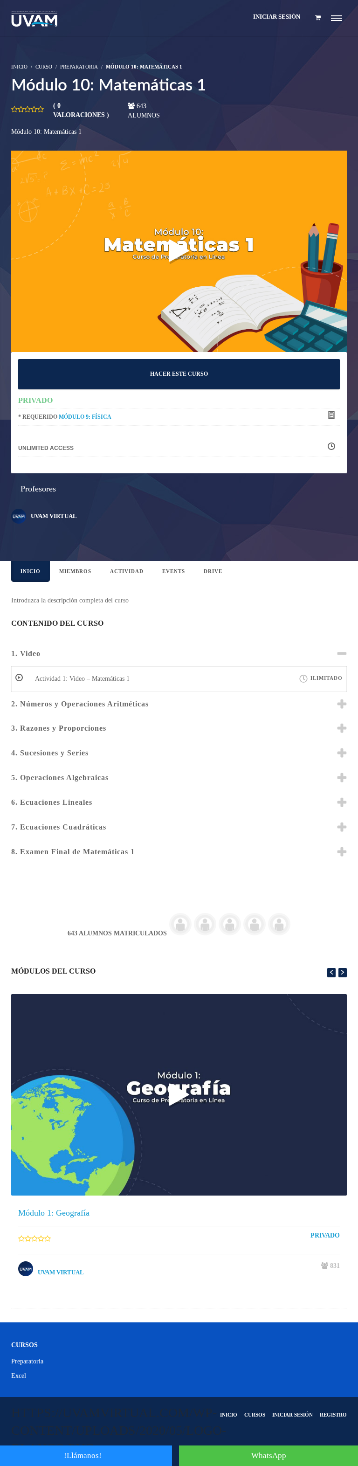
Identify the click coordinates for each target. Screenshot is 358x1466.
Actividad (127, 571)
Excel (18, 1375)
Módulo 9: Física (85, 417)
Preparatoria (79, 66)
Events (173, 571)
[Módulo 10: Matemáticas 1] (179, 250)
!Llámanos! (83, 1455)
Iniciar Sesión (292, 1415)
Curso (43, 66)
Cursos (254, 1415)
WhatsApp (268, 1455)
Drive (213, 571)
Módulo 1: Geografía (54, 1212)
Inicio (31, 571)
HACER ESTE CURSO (179, 374)
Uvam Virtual (54, 515)
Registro (333, 1415)
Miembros (75, 571)
